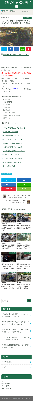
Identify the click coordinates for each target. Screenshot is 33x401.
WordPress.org (6, 388)
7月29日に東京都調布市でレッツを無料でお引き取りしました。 (15, 346)
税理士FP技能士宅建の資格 (12, 162)
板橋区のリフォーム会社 (11, 154)
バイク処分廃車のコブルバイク (13, 128)
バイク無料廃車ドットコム (12, 136)
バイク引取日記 (7, 174)
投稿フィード (5, 383)
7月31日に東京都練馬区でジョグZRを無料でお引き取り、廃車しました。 (15, 315)
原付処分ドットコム (9, 132)
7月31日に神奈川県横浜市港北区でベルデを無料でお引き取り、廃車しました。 (15, 323)
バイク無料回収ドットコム (12, 139)
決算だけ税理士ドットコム (12, 147)
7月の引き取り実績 (16, 4)
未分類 (4, 367)
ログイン (4, 381)
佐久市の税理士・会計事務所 (12, 158)
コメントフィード (7, 386)
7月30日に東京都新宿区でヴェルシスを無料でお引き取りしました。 (15, 338)
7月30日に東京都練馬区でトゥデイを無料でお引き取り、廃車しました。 (15, 331)
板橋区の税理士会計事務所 (12, 143)
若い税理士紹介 (8, 166)
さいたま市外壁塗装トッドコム (13, 151)
